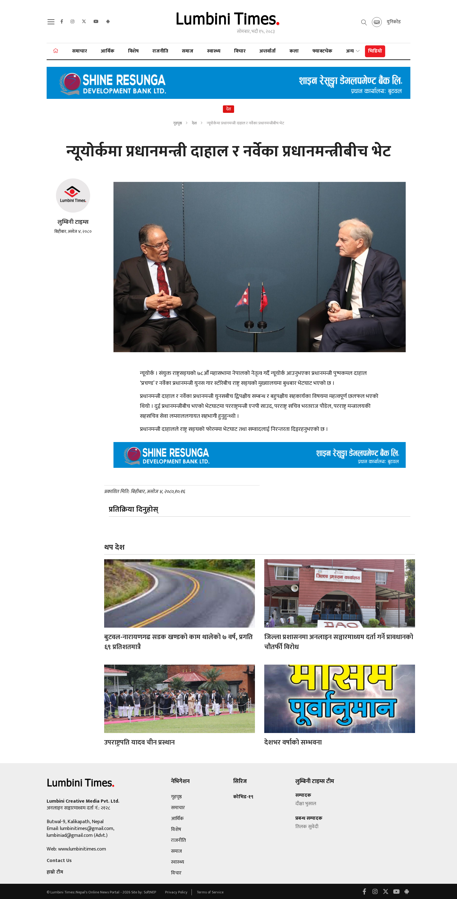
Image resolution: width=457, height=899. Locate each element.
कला (294, 51)
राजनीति (160, 51)
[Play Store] (108, 22)
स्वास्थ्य (213, 51)
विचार (240, 51)
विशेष (133, 51)
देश (195, 123)
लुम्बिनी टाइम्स (73, 222)
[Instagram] (72, 22)
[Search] (52, 24)
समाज (187, 51)
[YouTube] (96, 22)
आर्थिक (107, 51)
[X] (84, 22)
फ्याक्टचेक (322, 51)
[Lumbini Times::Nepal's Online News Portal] (228, 21)
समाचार (79, 51)
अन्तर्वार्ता (267, 51)
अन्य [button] (350, 51)
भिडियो (375, 51)
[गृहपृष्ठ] (56, 51)
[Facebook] (61, 22)
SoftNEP (150, 892)
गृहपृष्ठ (177, 123)
